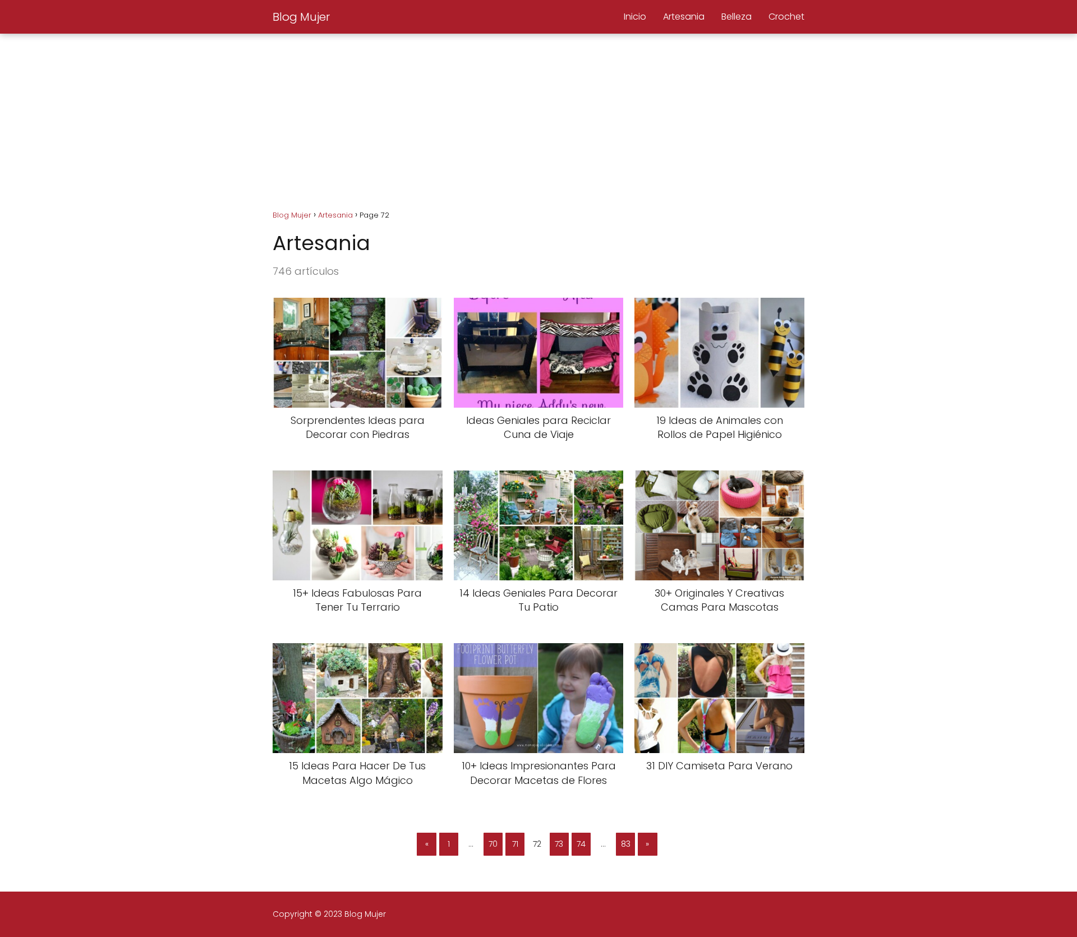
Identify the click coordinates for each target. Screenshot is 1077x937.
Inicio (635, 16)
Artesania (684, 16)
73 (559, 844)
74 (581, 844)
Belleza (736, 16)
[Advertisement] (538, 117)
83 (625, 844)
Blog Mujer (301, 17)
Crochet (786, 16)
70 (493, 844)
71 (515, 844)
